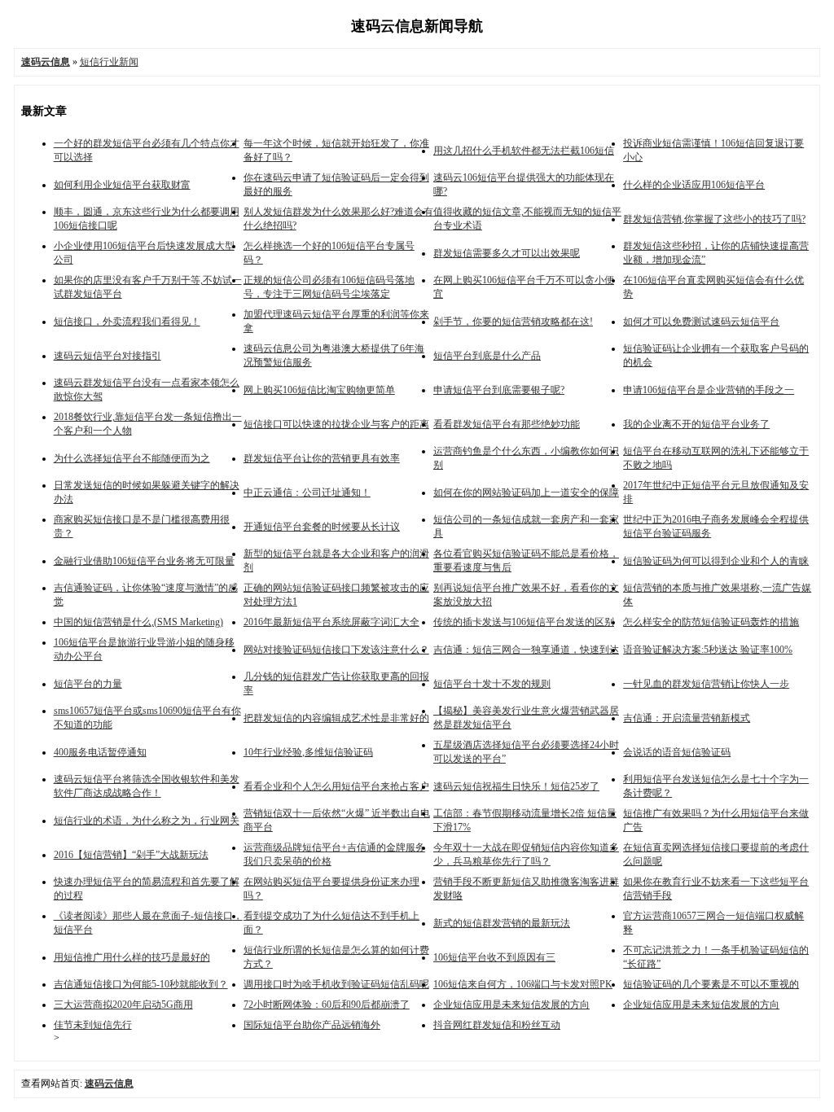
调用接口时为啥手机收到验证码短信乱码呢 (336, 984)
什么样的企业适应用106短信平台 (694, 184)
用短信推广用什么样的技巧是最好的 (132, 957)
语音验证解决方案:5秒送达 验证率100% (707, 649)
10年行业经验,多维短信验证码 (308, 752)
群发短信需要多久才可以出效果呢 (506, 253)
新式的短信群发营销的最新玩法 (501, 923)
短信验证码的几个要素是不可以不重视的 (711, 984)
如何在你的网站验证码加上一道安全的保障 (526, 492)
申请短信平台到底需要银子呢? (498, 390)
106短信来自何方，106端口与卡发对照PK (522, 984)
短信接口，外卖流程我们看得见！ (127, 321)
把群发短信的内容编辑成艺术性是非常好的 (336, 718)
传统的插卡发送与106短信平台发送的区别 (523, 622)
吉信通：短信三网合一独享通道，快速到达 (526, 649)
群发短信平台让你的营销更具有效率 (322, 458)
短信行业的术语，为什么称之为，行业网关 (146, 820)
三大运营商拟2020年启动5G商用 (123, 1004)
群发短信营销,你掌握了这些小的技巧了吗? (714, 219)
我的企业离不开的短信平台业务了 (696, 424)
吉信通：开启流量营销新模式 (686, 718)
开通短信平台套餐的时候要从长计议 (322, 526)
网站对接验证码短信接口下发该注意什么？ (336, 649)
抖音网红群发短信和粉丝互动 (496, 1025)
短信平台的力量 (88, 684)
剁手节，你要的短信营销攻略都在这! (513, 321)
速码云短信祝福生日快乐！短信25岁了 (516, 786)
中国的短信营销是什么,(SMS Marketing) (138, 622)
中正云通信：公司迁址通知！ (307, 492)
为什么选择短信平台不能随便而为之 (132, 458)
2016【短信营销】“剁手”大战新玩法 (131, 854)
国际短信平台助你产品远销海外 (312, 1025)
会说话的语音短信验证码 (677, 752)
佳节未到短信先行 (93, 1025)
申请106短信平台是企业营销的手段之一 (708, 390)
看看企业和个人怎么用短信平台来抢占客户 (336, 786)
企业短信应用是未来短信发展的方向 (511, 1004)
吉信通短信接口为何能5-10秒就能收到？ (141, 984)
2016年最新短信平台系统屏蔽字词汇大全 (331, 622)
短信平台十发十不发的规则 (492, 684)
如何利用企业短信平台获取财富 (122, 184)
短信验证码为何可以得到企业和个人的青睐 (716, 561)
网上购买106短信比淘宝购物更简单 (319, 390)
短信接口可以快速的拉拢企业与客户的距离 (336, 424)
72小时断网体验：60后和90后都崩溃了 (327, 1004)
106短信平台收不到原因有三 (494, 957)
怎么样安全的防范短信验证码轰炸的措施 (711, 622)
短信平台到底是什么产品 (487, 355)
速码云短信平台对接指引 (107, 355)
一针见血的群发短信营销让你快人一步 (706, 684)
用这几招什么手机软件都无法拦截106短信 (523, 150)
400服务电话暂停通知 (100, 752)
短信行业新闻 (109, 62)
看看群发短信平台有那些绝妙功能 (506, 424)
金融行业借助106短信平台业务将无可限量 (144, 561)
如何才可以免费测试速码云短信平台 (701, 321)
